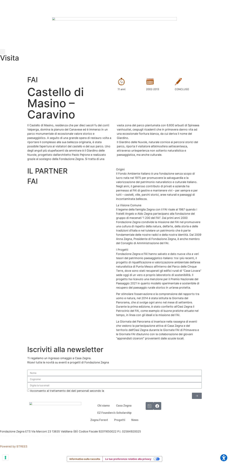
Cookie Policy (30, 435)
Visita (9, 57)
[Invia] (197, 396)
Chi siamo (103, 405)
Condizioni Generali (54, 435)
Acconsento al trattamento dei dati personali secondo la (82, 390)
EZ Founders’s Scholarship (114, 412)
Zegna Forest (99, 420)
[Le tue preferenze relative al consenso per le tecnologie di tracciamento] (5, 458)
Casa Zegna (123, 405)
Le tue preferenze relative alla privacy (128, 459)
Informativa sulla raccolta (84, 459)
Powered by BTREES (13, 446)
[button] (2, 51)
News (134, 420)
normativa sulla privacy (120, 390)
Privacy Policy (9, 435)
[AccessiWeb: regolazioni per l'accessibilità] (223, 457)
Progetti (119, 420)
